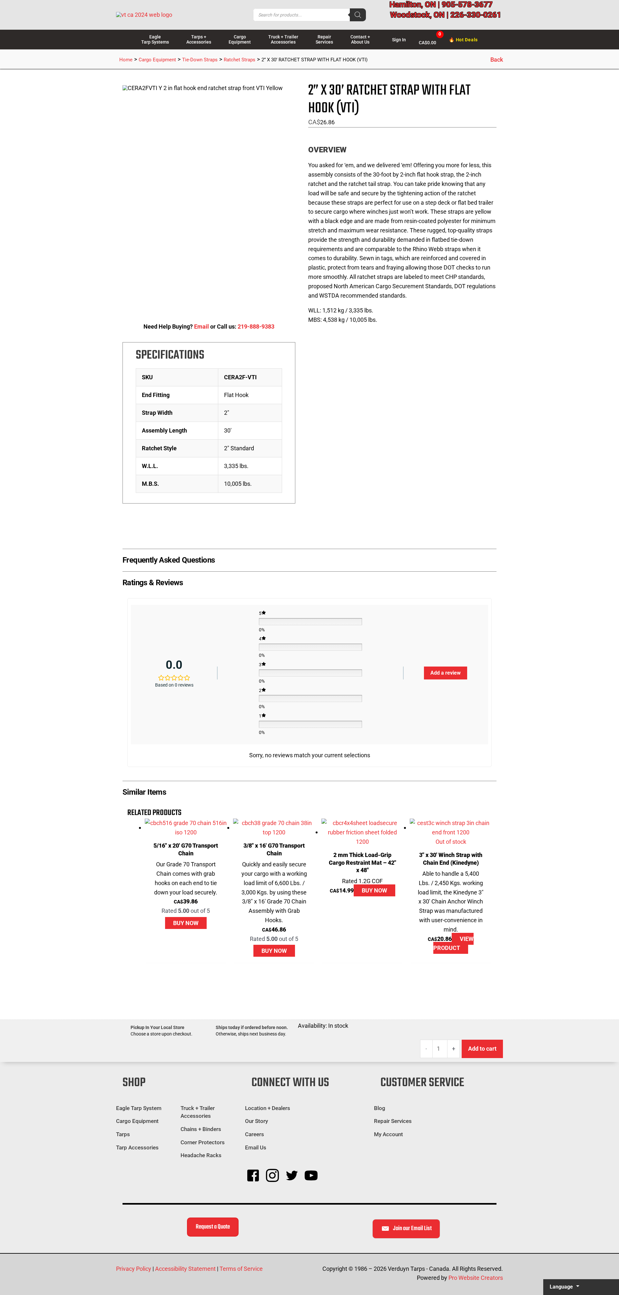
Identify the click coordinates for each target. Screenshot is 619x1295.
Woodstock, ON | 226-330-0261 (445, 14)
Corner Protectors (203, 1142)
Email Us (256, 1147)
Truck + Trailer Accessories (198, 1112)
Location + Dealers (267, 1108)
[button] (309, 558)
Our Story (256, 1121)
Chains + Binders (201, 1129)
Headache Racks (201, 1155)
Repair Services (393, 1121)
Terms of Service (241, 1268)
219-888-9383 (256, 326)
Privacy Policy (133, 1268)
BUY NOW (186, 923)
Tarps (123, 1134)
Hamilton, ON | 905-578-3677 (441, 4)
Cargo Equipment (157, 60)
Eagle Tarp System (139, 1108)
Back (496, 59)
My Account (388, 1134)
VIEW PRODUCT (453, 943)
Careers (254, 1134)
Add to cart (482, 1048)
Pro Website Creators (475, 1277)
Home (126, 60)
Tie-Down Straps (200, 60)
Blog (379, 1108)
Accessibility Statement (185, 1268)
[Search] (358, 14)
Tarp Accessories (137, 1147)
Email (201, 326)
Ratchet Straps (239, 60)
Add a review (445, 673)
